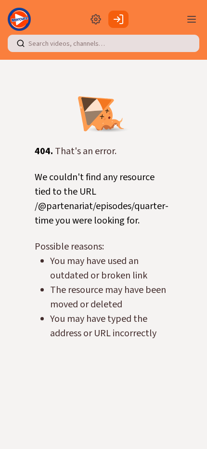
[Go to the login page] (118, 19)
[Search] (20, 43)
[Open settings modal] (96, 19)
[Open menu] (191, 19)
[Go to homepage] (21, 19)
